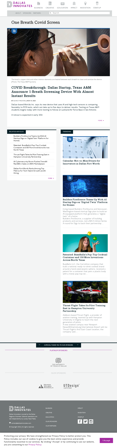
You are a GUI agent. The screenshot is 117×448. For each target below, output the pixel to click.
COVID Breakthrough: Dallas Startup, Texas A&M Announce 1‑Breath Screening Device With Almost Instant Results (52, 92)
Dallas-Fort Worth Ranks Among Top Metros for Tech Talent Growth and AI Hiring (30, 170)
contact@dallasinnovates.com (21, 423)
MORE (100, 120)
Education (62, 8)
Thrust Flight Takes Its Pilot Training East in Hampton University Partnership (31, 155)
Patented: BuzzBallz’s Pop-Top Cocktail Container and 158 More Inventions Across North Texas (31, 147)
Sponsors (27, 13)
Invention (85, 8)
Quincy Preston (19, 101)
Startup (97, 8)
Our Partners (51, 426)
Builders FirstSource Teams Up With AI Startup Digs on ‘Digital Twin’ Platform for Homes (31, 138)
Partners (37, 13)
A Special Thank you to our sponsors (58, 345)
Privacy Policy (35, 444)
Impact (74, 8)
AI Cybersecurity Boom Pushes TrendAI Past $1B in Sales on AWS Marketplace (30, 162)
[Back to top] (107, 432)
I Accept (106, 440)
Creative (50, 8)
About (18, 13)
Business (38, 8)
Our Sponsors (51, 421)
